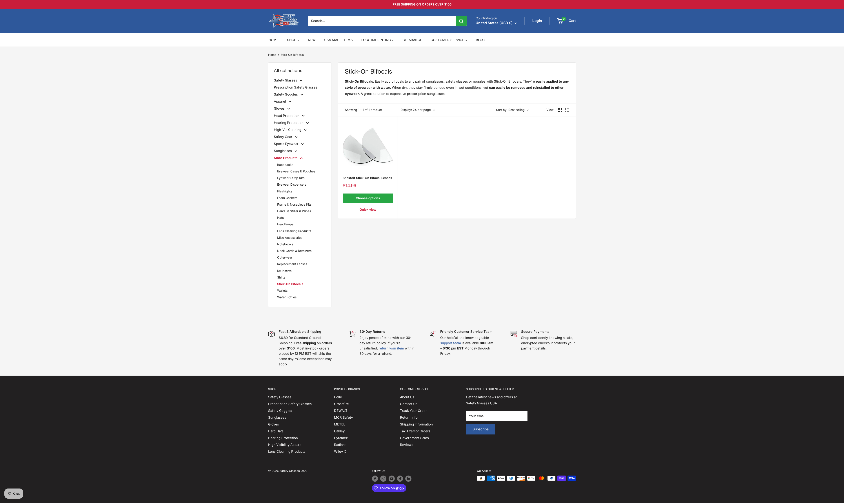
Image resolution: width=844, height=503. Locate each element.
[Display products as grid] (560, 110)
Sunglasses (283, 151)
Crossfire (341, 404)
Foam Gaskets (287, 198)
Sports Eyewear (286, 144)
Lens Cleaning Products (294, 231)
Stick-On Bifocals (292, 54)
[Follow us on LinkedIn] (408, 479)
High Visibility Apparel (285, 445)
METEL (339, 424)
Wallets (282, 290)
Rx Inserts (284, 271)
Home (272, 54)
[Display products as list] (567, 110)
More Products (286, 158)
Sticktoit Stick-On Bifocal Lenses (367, 178)
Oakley (339, 431)
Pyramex (341, 438)
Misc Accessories (289, 237)
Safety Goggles (286, 94)
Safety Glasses (286, 80)
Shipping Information (416, 424)
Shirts (281, 277)
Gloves (280, 108)
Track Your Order (413, 411)
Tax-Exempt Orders (415, 431)
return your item (391, 348)
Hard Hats (276, 431)
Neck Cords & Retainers (294, 251)
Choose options (368, 198)
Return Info (409, 417)
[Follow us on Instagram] (383, 479)
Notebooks (285, 244)
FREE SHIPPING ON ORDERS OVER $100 (422, 4)
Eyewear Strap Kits (290, 178)
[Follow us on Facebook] (375, 479)
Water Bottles (286, 297)
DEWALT (340, 411)
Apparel (280, 101)
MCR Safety (343, 417)
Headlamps (285, 224)
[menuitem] (273, 40)
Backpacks (285, 164)
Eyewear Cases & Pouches (296, 171)
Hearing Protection (289, 123)
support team (450, 343)
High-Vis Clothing (288, 130)
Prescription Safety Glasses (295, 87)
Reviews (406, 445)
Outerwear (284, 257)
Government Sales (414, 438)
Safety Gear (283, 137)
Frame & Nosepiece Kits (294, 204)
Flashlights (284, 191)
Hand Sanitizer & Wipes (294, 211)
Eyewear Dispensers (291, 184)
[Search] (461, 21)
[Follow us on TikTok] (400, 479)
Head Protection (287, 116)
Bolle (338, 397)
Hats (280, 217)
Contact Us (408, 404)
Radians (340, 445)
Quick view (368, 209)
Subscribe (481, 429)
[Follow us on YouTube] (392, 479)
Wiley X (340, 451)
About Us (407, 397)
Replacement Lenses (292, 264)
